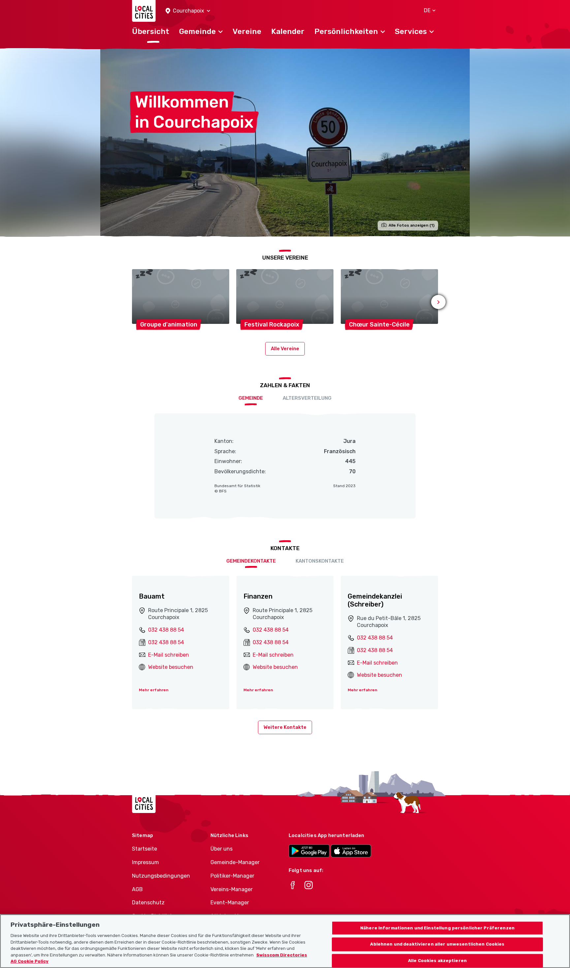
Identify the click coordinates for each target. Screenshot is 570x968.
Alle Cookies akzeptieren (437, 960)
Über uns (221, 849)
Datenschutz (148, 902)
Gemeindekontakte (251, 561)
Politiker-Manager (232, 876)
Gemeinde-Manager (235, 862)
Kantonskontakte (320, 561)
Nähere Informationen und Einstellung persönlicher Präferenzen (437, 927)
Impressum (145, 862)
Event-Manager (229, 902)
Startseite (144, 849)
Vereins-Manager (231, 889)
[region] (285, 941)
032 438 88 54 (166, 630)
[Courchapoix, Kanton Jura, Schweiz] (285, 142)
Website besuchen (170, 667)
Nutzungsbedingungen (161, 876)
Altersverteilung (307, 398)
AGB (137, 889)
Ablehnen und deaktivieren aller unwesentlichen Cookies (437, 944)
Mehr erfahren (154, 690)
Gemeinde (250, 398)
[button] (188, 11)
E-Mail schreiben (168, 655)
